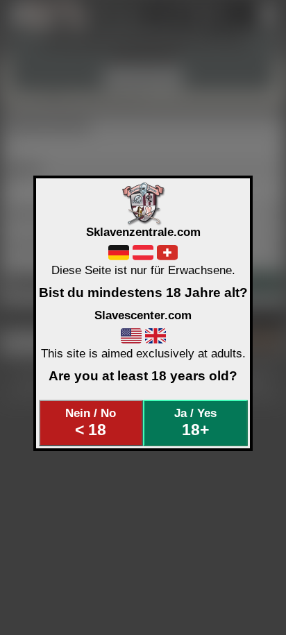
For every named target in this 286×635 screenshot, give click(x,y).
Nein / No (90, 423)
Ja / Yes (195, 423)
